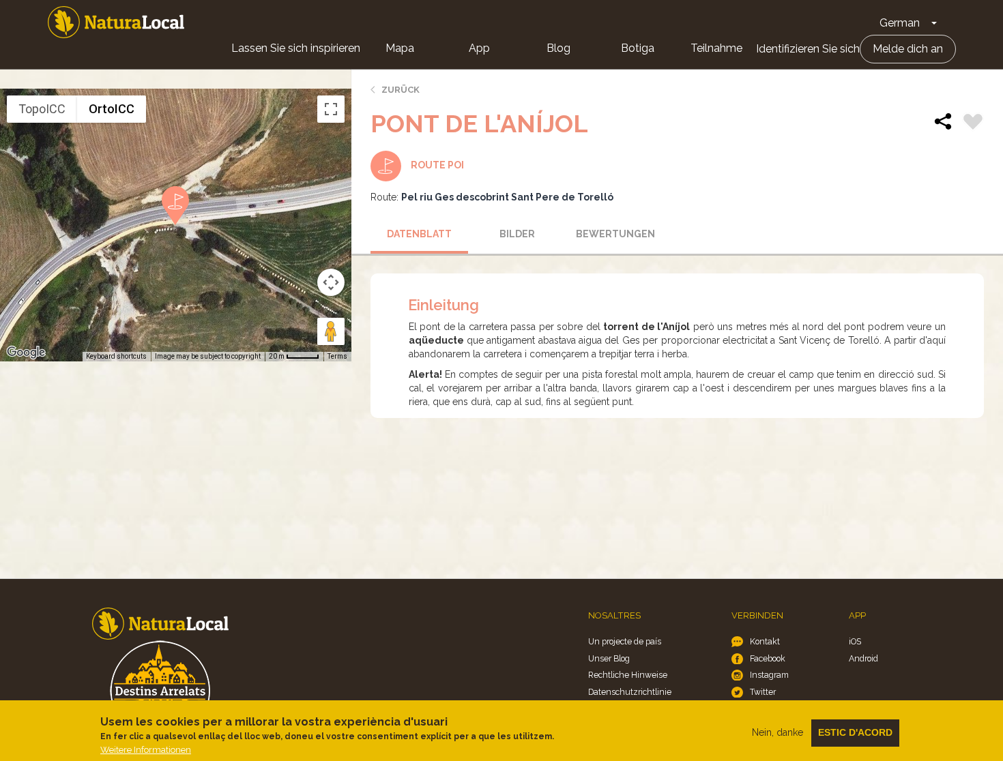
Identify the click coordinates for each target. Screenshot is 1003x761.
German (900, 22)
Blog (558, 48)
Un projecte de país (624, 641)
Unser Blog (609, 658)
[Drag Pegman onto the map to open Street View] (331, 331)
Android (863, 658)
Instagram (769, 675)
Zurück (400, 90)
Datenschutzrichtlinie (629, 692)
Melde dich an (908, 48)
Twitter (763, 692)
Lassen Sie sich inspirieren (295, 48)
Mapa (400, 48)
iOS (855, 641)
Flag (973, 123)
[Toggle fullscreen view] (331, 109)
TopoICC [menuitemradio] (42, 109)
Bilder (517, 233)
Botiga (637, 48)
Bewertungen (615, 233)
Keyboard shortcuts (116, 356)
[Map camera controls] (331, 282)
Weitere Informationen (145, 750)
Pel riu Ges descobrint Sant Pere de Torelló (507, 197)
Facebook (767, 658)
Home (116, 22)
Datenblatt (419, 233)
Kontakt (765, 641)
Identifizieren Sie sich (808, 48)
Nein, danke (777, 732)
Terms (337, 356)
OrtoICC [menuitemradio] (111, 109)
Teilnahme (716, 48)
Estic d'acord (855, 732)
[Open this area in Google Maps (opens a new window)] (25, 352)
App (479, 48)
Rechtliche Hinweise (627, 675)
